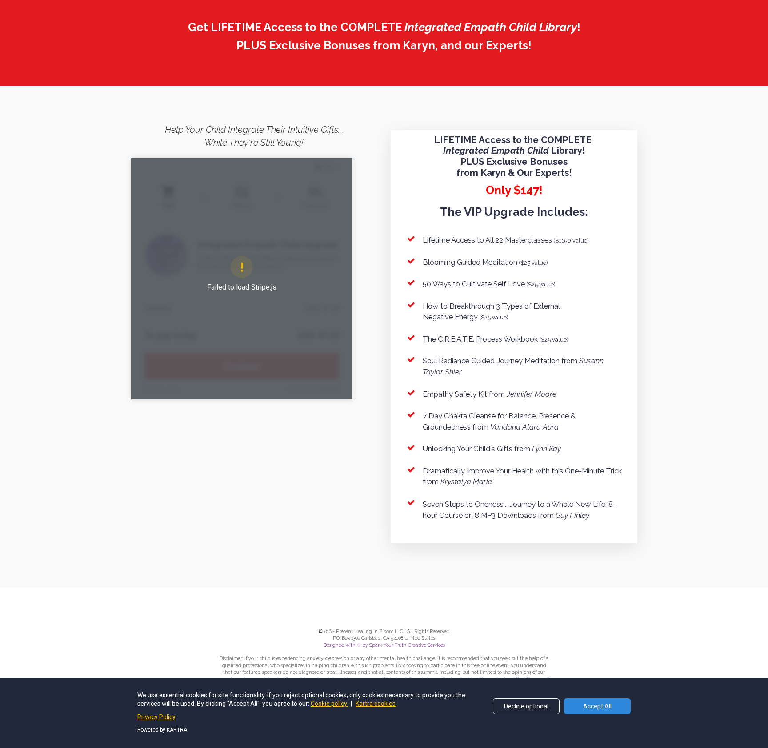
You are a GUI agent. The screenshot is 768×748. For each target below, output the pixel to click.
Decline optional (526, 706)
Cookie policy (329, 703)
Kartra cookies (376, 703)
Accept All (597, 706)
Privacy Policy (156, 716)
